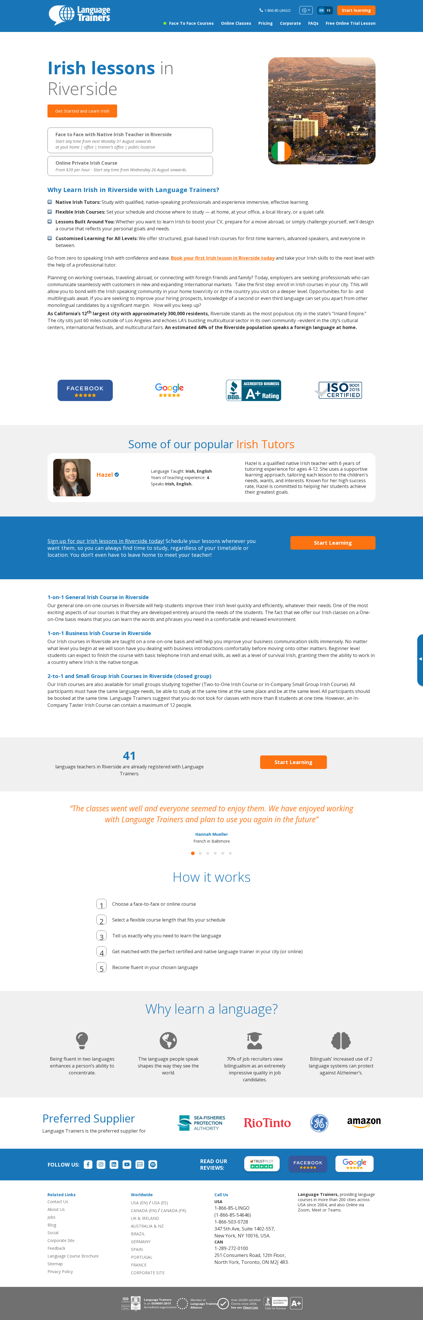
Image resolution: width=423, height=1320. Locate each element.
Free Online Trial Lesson (351, 23)
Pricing (265, 23)
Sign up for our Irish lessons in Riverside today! (105, 541)
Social (52, 1243)
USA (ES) (160, 1213)
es (328, 10)
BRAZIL (138, 1244)
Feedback (56, 1259)
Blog (51, 1236)
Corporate (290, 23)
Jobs (51, 1228)
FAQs (313, 23)
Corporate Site (61, 1251)
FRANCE (138, 1276)
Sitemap (55, 1274)
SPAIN (137, 1260)
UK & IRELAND (145, 1229)
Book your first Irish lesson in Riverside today (223, 258)
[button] (192, 864)
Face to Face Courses (191, 23)
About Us (56, 1220)
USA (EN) (139, 1213)
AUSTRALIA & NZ (147, 1237)
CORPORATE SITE (148, 1283)
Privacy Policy (60, 1282)
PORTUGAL (142, 1268)
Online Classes (236, 23)
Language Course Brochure (73, 1267)
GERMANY (140, 1252)
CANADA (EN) (144, 1221)
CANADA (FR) (173, 1221)
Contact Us (57, 1212)
